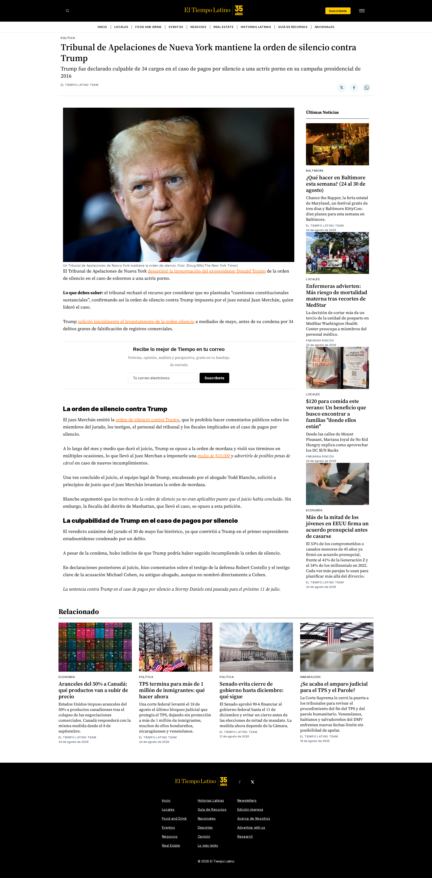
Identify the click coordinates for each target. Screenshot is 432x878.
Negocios (198, 27)
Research (245, 836)
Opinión (204, 836)
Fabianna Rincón (320, 340)
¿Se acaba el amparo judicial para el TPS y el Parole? (334, 687)
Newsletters (247, 800)
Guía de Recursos (292, 27)
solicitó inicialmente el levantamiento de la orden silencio (136, 321)
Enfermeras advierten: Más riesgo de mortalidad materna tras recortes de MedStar (336, 295)
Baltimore (314, 170)
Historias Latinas (256, 27)
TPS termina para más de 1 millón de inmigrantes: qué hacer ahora (172, 690)
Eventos (176, 27)
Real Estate (224, 27)
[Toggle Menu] (361, 11)
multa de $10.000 (214, 456)
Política (68, 38)
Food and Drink (148, 27)
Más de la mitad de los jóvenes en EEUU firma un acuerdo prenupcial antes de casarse (337, 526)
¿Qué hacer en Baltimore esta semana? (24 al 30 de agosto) (335, 184)
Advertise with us (251, 827)
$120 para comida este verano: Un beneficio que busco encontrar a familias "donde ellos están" (336, 413)
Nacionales (324, 27)
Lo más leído (208, 845)
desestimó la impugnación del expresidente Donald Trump (207, 271)
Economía (314, 510)
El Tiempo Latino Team (80, 84)
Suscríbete (338, 11)
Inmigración (310, 677)
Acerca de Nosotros (253, 818)
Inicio (102, 27)
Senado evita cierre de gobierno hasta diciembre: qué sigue (252, 690)
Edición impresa (250, 809)
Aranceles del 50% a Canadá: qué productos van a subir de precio (93, 690)
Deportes (205, 827)
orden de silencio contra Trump (147, 419)
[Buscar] (67, 11)
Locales (121, 27)
